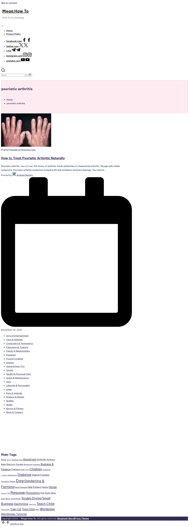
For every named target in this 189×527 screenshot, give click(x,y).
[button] (26, 75)
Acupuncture (17, 460)
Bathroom (28, 464)
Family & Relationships (18, 351)
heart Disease (21, 487)
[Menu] (2, 25)
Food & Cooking (14, 358)
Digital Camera (40, 474)
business (36, 464)
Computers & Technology (19, 343)
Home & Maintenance (17, 378)
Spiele (9, 404)
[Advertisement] (29, 435)
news (9, 389)
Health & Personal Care (23, 149)
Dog (20, 480)
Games (10, 362)
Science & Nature (15, 397)
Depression (12, 475)
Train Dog (28, 509)
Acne (3, 459)
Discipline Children (8, 482)
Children (35, 469)
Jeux (8, 381)
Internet (4, 493)
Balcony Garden (15, 464)
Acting (9, 460)
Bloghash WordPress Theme (73, 518)
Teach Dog (5, 510)
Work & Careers (14, 412)
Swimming (21, 504)
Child (27, 470)
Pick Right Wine (48, 493)
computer (47, 469)
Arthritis (41, 459)
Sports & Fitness (15, 408)
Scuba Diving (31, 498)
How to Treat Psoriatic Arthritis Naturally (33, 158)
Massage (17, 493)
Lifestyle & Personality (18, 385)
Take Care (32, 504)
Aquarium (30, 459)
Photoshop (32, 493)
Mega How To (15, 11)
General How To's (15, 366)
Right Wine (5, 499)
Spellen (10, 400)
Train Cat (15, 509)
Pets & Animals (14, 393)
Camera (15, 469)
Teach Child (45, 504)
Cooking (4, 475)
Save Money (16, 499)
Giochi (9, 370)
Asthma (51, 459)
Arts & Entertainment (17, 335)
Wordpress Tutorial (14, 514)
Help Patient (34, 487)
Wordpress (47, 509)
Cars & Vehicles (14, 339)
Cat (23, 469)
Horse (53, 487)
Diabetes (24, 475)
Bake (3, 464)
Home (45, 487)
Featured (11, 355)
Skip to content (9, 2)
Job (8, 493)
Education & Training (17, 347)
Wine (37, 510)
